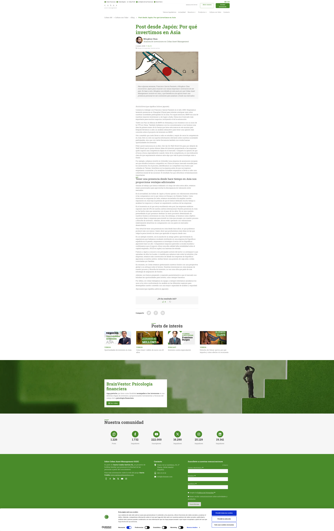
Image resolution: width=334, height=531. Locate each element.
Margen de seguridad (143, 48)
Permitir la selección (224, 519)
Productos (201, 12)
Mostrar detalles (192, 527)
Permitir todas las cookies (224, 513)
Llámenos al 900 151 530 (191, 4)
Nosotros (191, 12)
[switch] (147, 527)
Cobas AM (108, 17)
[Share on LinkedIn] (163, 313)
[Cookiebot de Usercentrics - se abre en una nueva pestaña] (106, 527)
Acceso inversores (222, 5)
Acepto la (202, 493)
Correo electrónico (195, 467)
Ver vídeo (114, 403)
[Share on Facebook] (156, 313)
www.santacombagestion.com (122, 475)
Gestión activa (155, 48)
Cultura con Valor (215, 12)
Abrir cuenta (207, 4)
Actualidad (182, 12)
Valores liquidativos (169, 12)
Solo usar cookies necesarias (224, 525)
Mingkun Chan (151, 39)
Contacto (226, 12)
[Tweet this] (149, 313)
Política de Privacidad (205, 493)
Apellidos (192, 483)
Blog (133, 17)
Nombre (192, 475)
